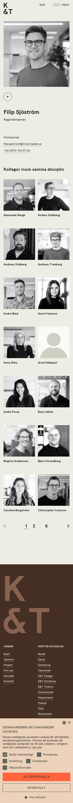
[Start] (8, 8)
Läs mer (37, 747)
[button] (36, 797)
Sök (42, 5)
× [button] (69, 722)
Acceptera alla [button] (36, 776)
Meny (65, 5)
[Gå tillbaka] (9, 96)
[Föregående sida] (5, 526)
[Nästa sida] (68, 526)
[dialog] (36, 760)
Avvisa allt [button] (36, 787)
